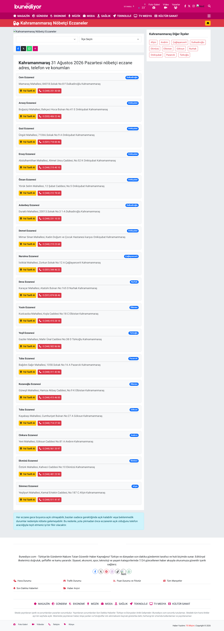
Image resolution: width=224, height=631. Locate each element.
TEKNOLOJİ (124, 15)
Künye (71, 624)
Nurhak (192, 48)
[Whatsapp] (129, 571)
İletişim (56, 624)
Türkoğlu (184, 55)
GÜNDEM (42, 15)
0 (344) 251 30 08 (51, 90)
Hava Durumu (24, 580)
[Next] (123, 571)
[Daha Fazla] (35, 48)
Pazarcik (170, 55)
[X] (100, 571)
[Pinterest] (106, 571)
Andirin (164, 42)
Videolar (40, 624)
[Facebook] (95, 571)
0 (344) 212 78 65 (51, 193)
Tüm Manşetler (174, 580)
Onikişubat (156, 55)
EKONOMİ (60, 15)
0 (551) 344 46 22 (51, 269)
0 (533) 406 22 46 (51, 116)
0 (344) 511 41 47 (51, 499)
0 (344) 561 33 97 (51, 448)
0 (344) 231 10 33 (51, 218)
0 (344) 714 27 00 (51, 423)
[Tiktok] (117, 571)
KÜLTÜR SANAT (168, 15)
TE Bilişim (190, 625)
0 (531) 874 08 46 (51, 295)
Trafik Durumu (74, 580)
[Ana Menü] (209, 15)
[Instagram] (112, 571)
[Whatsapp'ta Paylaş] (29, 48)
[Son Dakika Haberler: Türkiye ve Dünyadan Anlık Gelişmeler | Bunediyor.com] (27, 6)
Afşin (153, 42)
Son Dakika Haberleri (27, 588)
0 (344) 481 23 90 (51, 474)
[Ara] (209, 6)
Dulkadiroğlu (197, 42)
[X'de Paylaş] (23, 48)
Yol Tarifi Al (29, 90)
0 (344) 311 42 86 (51, 372)
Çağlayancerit (180, 42)
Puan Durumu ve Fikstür (129, 580)
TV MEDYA (145, 15)
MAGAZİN (23, 15)
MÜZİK (76, 15)
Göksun (180, 48)
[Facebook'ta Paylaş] (18, 48)
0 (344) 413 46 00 (51, 397)
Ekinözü (155, 48)
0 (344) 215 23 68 (51, 244)
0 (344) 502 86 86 (51, 346)
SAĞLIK (105, 15)
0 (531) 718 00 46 (51, 142)
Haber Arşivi (73, 588)
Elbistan (168, 48)
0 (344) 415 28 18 (51, 320)
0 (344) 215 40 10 (51, 167)
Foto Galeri (23, 624)
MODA (91, 15)
